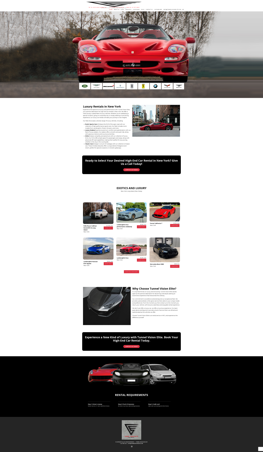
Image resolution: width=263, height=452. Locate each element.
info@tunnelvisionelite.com (172, 9)
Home (111, 9)
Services (128, 9)
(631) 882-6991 (133, 65)
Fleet (122, 9)
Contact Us (149, 9)
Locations (136, 9)
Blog (142, 9)
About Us (116, 9)
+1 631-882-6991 (158, 9)
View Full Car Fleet (131, 271)
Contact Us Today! (131, 169)
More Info (108, 227)
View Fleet (131, 61)
